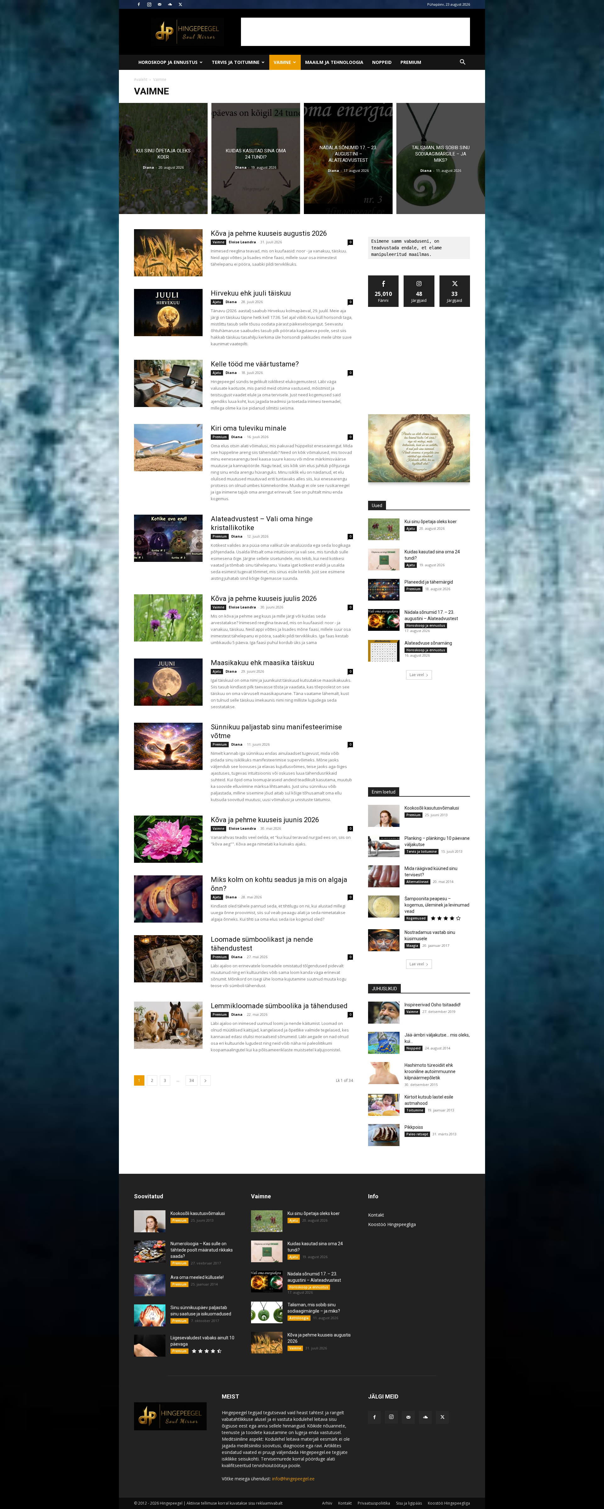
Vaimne (282, 62)
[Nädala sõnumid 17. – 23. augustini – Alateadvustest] (348, 158)
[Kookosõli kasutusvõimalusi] (384, 816)
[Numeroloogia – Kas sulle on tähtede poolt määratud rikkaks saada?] (149, 1252)
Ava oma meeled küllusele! (197, 1277)
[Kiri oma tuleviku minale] (168, 447)
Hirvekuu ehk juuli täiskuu (251, 293)
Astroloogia (299, 1318)
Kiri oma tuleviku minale (248, 428)
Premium (410, 62)
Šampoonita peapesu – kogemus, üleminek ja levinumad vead (437, 905)
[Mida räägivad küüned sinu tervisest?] (384, 876)
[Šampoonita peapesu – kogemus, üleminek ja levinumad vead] (384, 907)
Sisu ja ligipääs (409, 1503)
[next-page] (205, 1080)
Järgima (419, 277)
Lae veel (417, 674)
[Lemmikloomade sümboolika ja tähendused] (168, 1025)
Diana (148, 167)
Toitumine (414, 1110)
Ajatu (217, 302)
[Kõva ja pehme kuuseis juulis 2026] (168, 617)
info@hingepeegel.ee (293, 1479)
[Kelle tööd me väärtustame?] (168, 383)
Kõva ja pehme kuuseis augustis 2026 (269, 233)
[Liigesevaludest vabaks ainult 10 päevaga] (149, 1346)
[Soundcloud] (170, 4)
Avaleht (140, 79)
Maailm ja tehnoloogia (334, 62)
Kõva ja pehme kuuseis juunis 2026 (265, 820)
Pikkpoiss (414, 1127)
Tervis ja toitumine (236, 62)
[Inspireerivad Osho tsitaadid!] (384, 1013)
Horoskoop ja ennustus (168, 62)
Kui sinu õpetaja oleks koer (431, 521)
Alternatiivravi (417, 881)
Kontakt (376, 1215)
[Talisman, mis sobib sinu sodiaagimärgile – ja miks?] (440, 158)
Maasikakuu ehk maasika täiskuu (262, 663)
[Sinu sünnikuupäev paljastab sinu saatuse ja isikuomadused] (149, 1315)
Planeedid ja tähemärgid (429, 582)
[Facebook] (138, 4)
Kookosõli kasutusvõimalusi (432, 808)
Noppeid (382, 62)
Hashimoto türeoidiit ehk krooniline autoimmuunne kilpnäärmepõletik (430, 1071)
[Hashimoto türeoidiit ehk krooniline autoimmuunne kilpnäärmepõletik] (384, 1073)
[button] (462, 63)
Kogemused (416, 918)
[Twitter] (180, 4)
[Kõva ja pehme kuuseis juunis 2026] (168, 839)
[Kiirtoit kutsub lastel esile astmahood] (384, 1105)
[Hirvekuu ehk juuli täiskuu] (168, 312)
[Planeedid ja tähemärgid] (384, 590)
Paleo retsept (417, 1134)
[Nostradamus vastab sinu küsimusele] (384, 940)
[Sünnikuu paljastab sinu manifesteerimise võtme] (168, 746)
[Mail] (159, 4)
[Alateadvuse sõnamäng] (384, 651)
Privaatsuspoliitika (374, 1503)
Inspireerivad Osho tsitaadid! (433, 1004)
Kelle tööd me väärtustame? (255, 364)
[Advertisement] (355, 32)
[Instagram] (149, 4)
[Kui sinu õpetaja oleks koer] (163, 158)
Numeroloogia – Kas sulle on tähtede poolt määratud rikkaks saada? (202, 1250)
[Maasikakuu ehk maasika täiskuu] (168, 682)
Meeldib (383, 277)
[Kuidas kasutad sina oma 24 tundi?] (255, 158)
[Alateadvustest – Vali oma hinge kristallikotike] (168, 538)
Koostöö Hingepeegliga (392, 1224)
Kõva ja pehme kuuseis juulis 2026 (264, 598)
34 (191, 1080)
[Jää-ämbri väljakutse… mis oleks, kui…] (384, 1043)
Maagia (412, 945)
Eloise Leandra (242, 242)
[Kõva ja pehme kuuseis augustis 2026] (168, 252)
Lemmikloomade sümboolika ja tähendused (279, 1006)
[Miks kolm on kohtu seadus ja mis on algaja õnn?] (168, 899)
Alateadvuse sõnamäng (428, 643)
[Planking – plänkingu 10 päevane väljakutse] (384, 846)
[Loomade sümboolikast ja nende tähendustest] (168, 958)
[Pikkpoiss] (384, 1135)
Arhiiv (327, 1503)
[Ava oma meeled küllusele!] (149, 1285)
